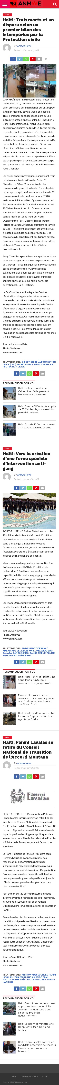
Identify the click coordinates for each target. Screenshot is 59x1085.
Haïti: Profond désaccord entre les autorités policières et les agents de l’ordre (36, 716)
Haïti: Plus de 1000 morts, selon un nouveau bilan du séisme (37, 426)
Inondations (25, 364)
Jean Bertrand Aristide (27, 977)
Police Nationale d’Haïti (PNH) (29, 654)
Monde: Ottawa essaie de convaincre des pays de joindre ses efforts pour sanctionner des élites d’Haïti (36, 700)
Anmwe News (24, 45)
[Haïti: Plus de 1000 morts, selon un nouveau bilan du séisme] (9, 429)
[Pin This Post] (32, 58)
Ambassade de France (35, 648)
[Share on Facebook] (13, 58)
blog (14, 1076)
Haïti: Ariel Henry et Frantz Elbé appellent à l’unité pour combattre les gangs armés (36, 679)
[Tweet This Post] (19, 58)
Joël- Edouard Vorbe (33, 979)
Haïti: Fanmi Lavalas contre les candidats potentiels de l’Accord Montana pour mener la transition (37, 1047)
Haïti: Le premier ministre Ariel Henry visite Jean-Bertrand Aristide (36, 1026)
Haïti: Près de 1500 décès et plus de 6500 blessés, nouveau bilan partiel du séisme (37, 409)
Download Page (29, 1076)
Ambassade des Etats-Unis (18, 651)
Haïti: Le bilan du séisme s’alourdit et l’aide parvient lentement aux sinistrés (33, 391)
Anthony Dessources (35, 975)
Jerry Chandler (43, 364)
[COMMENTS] (45, 58)
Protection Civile (14, 366)
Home (44, 1076)
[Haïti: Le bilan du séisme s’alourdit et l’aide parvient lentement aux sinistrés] (9, 393)
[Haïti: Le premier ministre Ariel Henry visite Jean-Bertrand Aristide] (9, 1029)
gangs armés (21, 653)
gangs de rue (38, 653)
